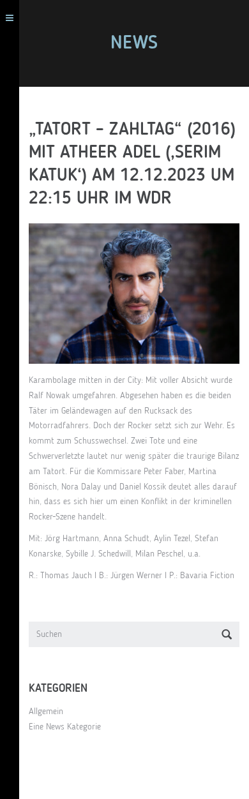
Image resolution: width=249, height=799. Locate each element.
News (134, 43)
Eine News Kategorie (65, 726)
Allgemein (46, 711)
